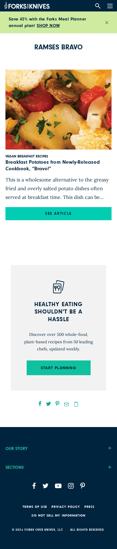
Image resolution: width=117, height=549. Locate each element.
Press (89, 506)
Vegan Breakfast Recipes (26, 156)
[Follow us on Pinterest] (82, 485)
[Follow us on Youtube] (58, 485)
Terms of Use (35, 506)
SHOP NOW (48, 25)
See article (58, 214)
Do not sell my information (58, 515)
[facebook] (40, 403)
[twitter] (48, 403)
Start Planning (58, 368)
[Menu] (109, 5)
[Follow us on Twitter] (45, 485)
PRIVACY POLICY (65, 506)
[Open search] (97, 6)
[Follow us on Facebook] (34, 485)
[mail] (66, 404)
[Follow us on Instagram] (71, 485)
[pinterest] (57, 403)
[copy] (76, 404)
